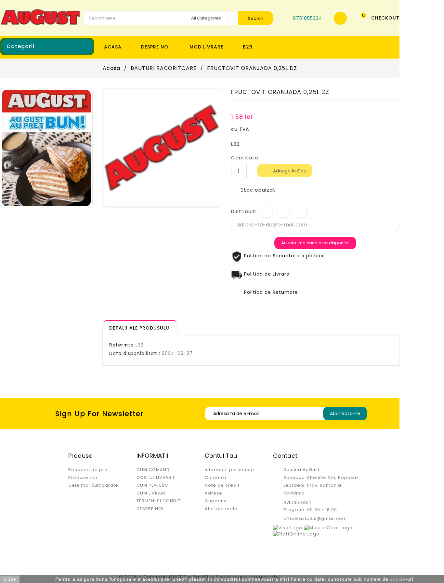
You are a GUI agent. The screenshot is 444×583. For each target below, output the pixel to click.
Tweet (283, 210)
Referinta (121, 345)
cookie (397, 579)
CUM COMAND (153, 470)
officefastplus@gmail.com (315, 518)
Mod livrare (206, 47)
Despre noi (155, 47)
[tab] (140, 327)
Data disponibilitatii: (134, 353)
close (10, 579)
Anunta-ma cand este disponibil (315, 243)
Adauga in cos (285, 171)
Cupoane (216, 501)
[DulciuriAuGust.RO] (46, 147)
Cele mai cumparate (93, 485)
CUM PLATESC (152, 485)
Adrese (213, 493)
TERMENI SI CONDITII (160, 501)
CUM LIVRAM (151, 493)
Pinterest (300, 210)
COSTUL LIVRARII (155, 477)
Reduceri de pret (88, 470)
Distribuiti (265, 210)
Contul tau (221, 456)
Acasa (113, 47)
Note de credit (222, 485)
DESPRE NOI (150, 509)
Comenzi (215, 477)
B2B (248, 47)
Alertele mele (221, 509)
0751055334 (297, 502)
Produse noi (82, 477)
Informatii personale (229, 470)
